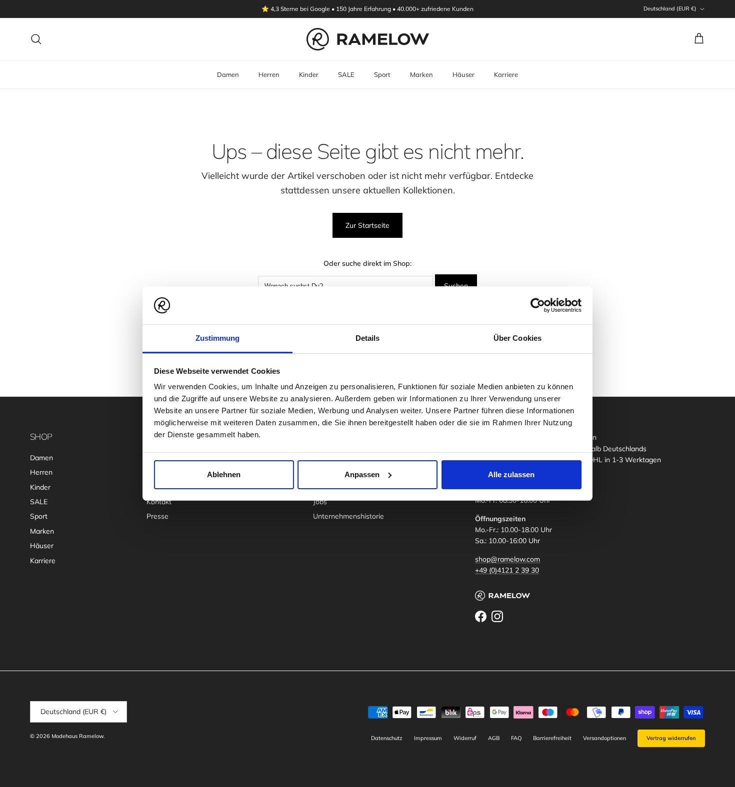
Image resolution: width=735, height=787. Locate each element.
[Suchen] (36, 39)
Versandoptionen (604, 738)
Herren (269, 74)
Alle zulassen (511, 474)
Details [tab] (368, 338)
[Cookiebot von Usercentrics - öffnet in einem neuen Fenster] (538, 305)
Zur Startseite (368, 225)
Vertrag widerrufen (671, 738)
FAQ (516, 738)
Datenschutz (386, 738)
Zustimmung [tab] (218, 338)
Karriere (506, 74)
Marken (421, 74)
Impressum (428, 738)
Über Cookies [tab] (518, 338)
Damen (228, 74)
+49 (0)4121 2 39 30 (507, 570)
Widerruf (465, 738)
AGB (494, 738)
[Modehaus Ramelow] (367, 39)
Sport (382, 74)
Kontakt (159, 501)
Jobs (320, 501)
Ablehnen (223, 474)
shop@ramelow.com (507, 559)
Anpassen (362, 474)
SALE (346, 74)
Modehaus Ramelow (78, 736)
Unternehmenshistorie (348, 516)
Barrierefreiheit (552, 738)
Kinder (308, 74)
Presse (157, 516)
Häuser (463, 74)
